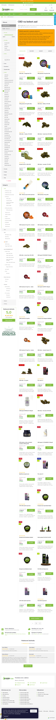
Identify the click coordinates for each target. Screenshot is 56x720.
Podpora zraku (7, 128)
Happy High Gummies (10, 257)
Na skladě (7, 42)
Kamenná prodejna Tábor (24, 692)
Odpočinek (7, 122)
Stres (6, 152)
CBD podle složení (9, 210)
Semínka (5, 284)
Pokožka (7, 129)
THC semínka (7, 293)
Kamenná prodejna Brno (24, 694)
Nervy (6, 117)
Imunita (6, 99)
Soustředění (7, 147)
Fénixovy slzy (7, 212)
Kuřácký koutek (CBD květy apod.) (10, 203)
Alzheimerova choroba (9, 80)
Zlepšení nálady (8, 165)
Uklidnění (7, 158)
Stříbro (6, 635)
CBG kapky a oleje (8, 234)
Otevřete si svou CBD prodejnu (43, 694)
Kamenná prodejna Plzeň (24, 697)
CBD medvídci (40, 711)
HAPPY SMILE (7, 264)
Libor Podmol (7, 50)
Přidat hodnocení (8, 320)
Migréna (6, 112)
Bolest (6, 85)
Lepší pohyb (7, 108)
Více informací (17, 713)
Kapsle (6, 216)
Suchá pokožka (8, 154)
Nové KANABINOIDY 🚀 (8, 249)
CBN (5, 229)
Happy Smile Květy (9, 266)
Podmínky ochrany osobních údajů (8, 700)
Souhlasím (33, 711)
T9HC (6, 271)
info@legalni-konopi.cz (21, 682)
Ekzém (6, 92)
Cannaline (6, 58)
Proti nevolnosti (8, 137)
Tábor (6, 633)
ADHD (6, 75)
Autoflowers (8, 288)
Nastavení (6, 716)
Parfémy (5, 303)
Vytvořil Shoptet (52, 717)
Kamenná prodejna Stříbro (24, 700)
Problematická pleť (8, 131)
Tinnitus (6, 156)
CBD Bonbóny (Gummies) (9, 194)
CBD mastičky (45, 711)
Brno (8, 633)
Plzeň (18, 633)
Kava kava (6, 279)
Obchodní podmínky (6, 699)
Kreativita (7, 106)
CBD (5, 188)
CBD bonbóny (51, 711)
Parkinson (7, 124)
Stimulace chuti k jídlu (9, 151)
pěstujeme (35, 633)
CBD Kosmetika (7, 214)
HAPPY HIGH (7, 251)
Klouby (6, 103)
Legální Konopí (44, 682)
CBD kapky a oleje (8, 190)
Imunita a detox (8, 101)
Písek (16, 633)
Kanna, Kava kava (7, 277)
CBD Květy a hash (8, 192)
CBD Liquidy (8, 198)
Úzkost (6, 160)
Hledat (33, 9)
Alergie (6, 78)
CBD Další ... (7, 222)
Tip (6, 48)
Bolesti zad (8, 28)
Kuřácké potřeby (9, 200)
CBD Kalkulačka (4, 5)
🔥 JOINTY (6, 241)
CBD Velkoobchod (11, 5)
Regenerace (7, 142)
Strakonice (23, 633)
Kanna (6, 281)
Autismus (7, 83)
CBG (5, 232)
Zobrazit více (28, 666)
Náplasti (5, 300)
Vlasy (6, 161)
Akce (6, 44)
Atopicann (7, 56)
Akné (6, 76)
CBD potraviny (7, 218)
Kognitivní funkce (8, 105)
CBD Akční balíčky (8, 220)
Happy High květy (9, 253)
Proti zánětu (7, 138)
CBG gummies (7, 238)
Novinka (6, 46)
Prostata (6, 133)
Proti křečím (7, 135)
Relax (6, 144)
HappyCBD (7, 59)
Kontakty (4, 695)
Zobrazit (31, 78)
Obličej (6, 121)
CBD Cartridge (8, 205)
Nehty (6, 115)
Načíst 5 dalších (35, 618)
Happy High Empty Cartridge (9, 260)
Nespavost (7, 119)
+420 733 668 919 (32, 682)
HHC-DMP (7, 269)
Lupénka (6, 110)
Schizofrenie (7, 145)
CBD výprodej (7, 224)
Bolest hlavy (7, 87)
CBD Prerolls (7, 244)
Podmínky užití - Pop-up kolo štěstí (9, 702)
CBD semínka (7, 286)
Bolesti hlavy (7, 89)
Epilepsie (7, 96)
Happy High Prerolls (8, 246)
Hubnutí (6, 98)
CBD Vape (7, 196)
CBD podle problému (8, 208)
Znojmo (20, 633)
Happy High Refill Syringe (10, 262)
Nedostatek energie (8, 114)
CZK (51, 5)
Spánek (6, 149)
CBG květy (7, 236)
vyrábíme (40, 633)
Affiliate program (41, 695)
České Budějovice (12, 633)
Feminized (8, 290)
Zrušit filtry (9, 180)
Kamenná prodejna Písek (24, 695)
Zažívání (6, 163)
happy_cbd (18, 684)
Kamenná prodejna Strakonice (25, 699)
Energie (6, 94)
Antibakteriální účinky (9, 82)
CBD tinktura (7, 226)
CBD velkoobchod (41, 692)
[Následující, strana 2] (36, 623)
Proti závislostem (8, 140)
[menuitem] (4, 14)
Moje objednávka (5, 703)
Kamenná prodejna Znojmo (24, 702)
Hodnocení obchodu (28, 641)
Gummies (7, 273)
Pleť (6, 126)
